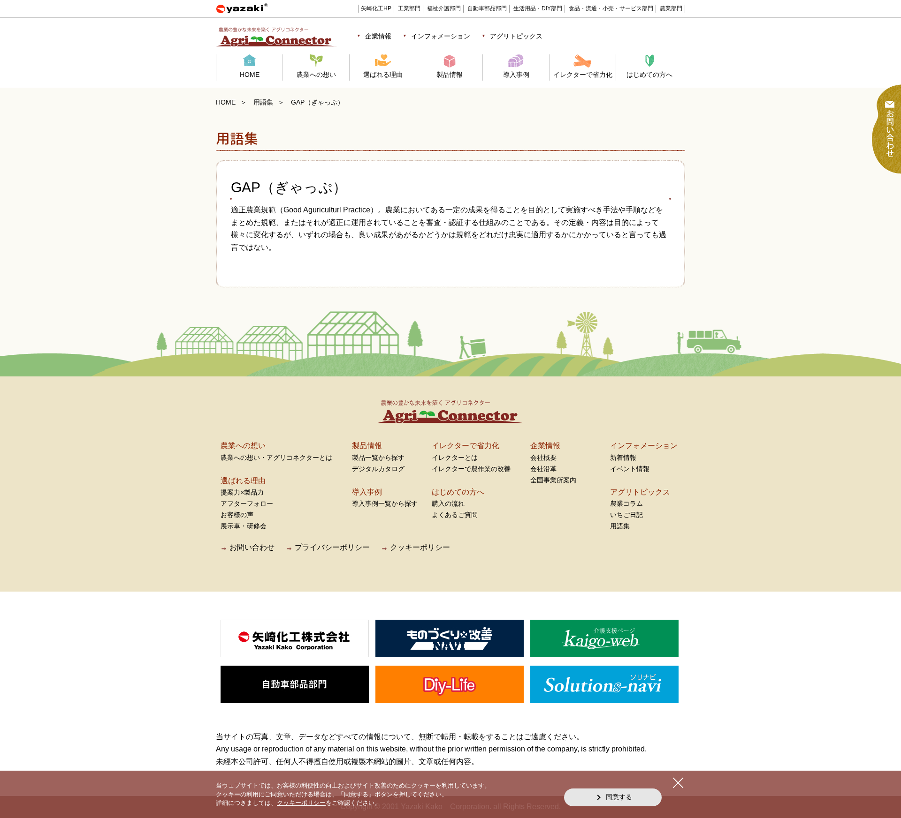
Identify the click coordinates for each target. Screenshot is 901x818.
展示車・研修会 (244, 526)
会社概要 (543, 457)
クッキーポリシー (420, 547)
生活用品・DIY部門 (537, 8)
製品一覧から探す (378, 457)
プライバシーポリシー (332, 547)
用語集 (263, 102)
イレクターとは (455, 457)
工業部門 (409, 8)
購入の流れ (448, 503)
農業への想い (316, 74)
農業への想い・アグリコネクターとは (276, 457)
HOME (250, 74)
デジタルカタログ (378, 469)
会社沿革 (543, 469)
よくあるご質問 (455, 514)
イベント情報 (629, 469)
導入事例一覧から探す (385, 503)
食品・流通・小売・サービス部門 (611, 8)
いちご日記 (626, 514)
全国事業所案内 (553, 480)
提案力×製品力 (242, 492)
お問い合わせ (252, 547)
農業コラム (626, 503)
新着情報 (623, 457)
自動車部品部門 (487, 8)
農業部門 (671, 8)
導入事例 (516, 74)
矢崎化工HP (376, 8)
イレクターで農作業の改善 (471, 469)
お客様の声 (237, 514)
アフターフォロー (247, 503)
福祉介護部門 (444, 8)
